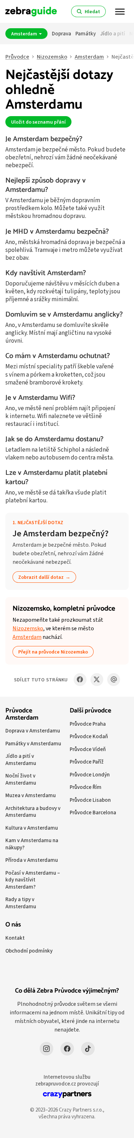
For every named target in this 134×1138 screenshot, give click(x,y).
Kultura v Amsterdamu (31, 828)
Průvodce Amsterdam (21, 714)
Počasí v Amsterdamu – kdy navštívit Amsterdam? (32, 879)
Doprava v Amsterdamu (32, 730)
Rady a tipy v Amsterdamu (20, 902)
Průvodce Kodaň (89, 736)
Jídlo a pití (112, 33)
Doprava (61, 33)
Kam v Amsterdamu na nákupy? (31, 843)
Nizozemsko (52, 56)
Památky (85, 33)
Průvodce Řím (85, 787)
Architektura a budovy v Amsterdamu (32, 811)
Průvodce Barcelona (93, 812)
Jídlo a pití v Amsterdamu (20, 759)
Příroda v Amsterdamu (31, 860)
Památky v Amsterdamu (33, 743)
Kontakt (15, 938)
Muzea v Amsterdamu (30, 795)
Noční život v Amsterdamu (20, 779)
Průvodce (17, 56)
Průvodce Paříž (87, 761)
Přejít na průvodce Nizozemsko (53, 651)
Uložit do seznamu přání (38, 121)
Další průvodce (90, 710)
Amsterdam (24, 33)
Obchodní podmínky (29, 950)
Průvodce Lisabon (90, 800)
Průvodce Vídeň (88, 749)
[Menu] (120, 11)
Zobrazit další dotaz (41, 577)
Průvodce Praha (88, 724)
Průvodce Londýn (90, 774)
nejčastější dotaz (40, 522)
